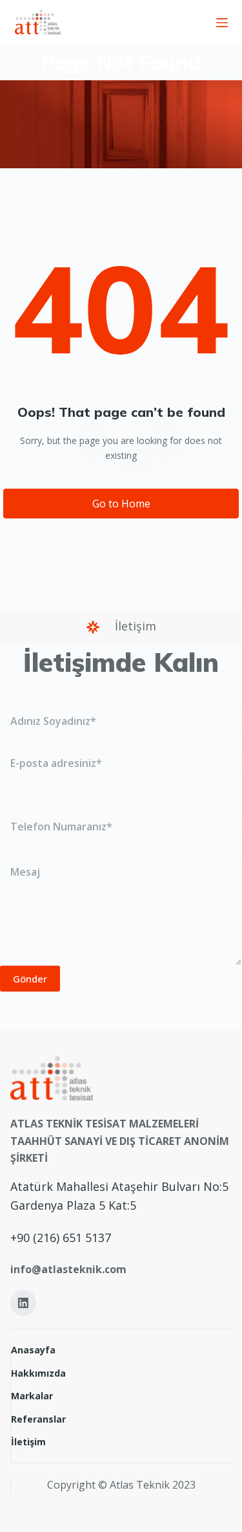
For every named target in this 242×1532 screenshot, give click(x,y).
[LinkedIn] (23, 1303)
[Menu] (222, 22)
